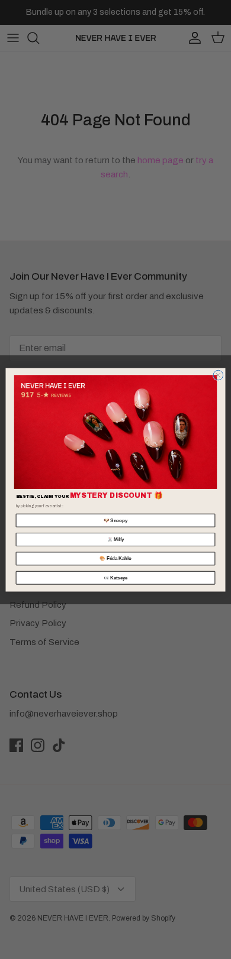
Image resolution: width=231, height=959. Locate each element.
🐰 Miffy (115, 539)
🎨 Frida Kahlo (115, 558)
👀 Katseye (116, 577)
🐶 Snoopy (115, 519)
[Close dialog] (218, 375)
